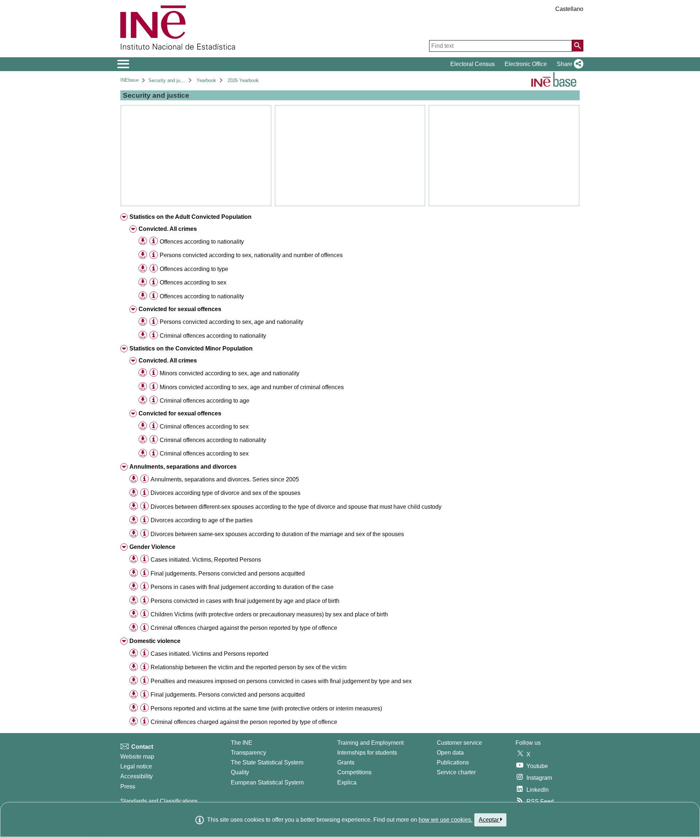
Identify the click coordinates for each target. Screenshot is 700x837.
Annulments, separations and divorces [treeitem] (183, 467)
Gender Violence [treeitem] (152, 547)
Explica (347, 782)
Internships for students (367, 752)
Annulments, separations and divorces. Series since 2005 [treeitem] (225, 479)
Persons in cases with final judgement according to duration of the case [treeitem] (242, 587)
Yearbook (206, 80)
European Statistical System (267, 782)
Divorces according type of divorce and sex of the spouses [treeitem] (225, 493)
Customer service (459, 743)
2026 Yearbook (243, 80)
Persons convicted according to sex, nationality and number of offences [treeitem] (251, 255)
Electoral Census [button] (472, 64)
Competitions (354, 772)
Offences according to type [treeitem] (194, 269)
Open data (450, 752)
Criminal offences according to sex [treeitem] (204, 426)
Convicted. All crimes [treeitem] (168, 229)
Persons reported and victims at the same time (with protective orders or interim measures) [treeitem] (266, 708)
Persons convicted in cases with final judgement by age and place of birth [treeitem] (245, 601)
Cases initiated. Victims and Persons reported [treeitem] (209, 654)
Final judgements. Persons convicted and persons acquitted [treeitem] (228, 573)
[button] (568, 64)
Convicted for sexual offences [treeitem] (180, 309)
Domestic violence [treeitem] (154, 641)
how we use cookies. (445, 820)
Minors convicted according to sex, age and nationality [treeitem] (229, 373)
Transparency (248, 752)
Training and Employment (370, 743)
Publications (453, 762)
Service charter (456, 772)
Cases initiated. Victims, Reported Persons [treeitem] (206, 560)
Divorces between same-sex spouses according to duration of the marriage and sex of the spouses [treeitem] (277, 534)
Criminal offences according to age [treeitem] (204, 401)
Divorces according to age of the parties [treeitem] (202, 520)
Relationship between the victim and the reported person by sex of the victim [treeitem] (248, 667)
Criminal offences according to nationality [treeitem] (213, 336)
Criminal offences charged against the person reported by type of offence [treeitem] (244, 628)
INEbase (129, 80)
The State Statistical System (267, 762)
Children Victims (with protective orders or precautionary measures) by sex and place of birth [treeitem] (269, 614)
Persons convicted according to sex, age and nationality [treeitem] (231, 322)
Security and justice (169, 80)
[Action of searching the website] (577, 45)
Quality (240, 772)
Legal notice (136, 766)
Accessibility (136, 776)
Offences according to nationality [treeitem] (202, 242)
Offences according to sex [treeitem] (193, 282)
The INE (241, 743)
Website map (137, 756)
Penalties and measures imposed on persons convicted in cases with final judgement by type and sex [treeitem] (281, 681)
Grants (345, 762)
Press (127, 786)
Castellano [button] (569, 9)
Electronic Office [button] (526, 64)
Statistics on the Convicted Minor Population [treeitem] (191, 348)
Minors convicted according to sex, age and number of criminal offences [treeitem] (252, 387)
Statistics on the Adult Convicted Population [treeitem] (190, 217)
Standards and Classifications (159, 801)
